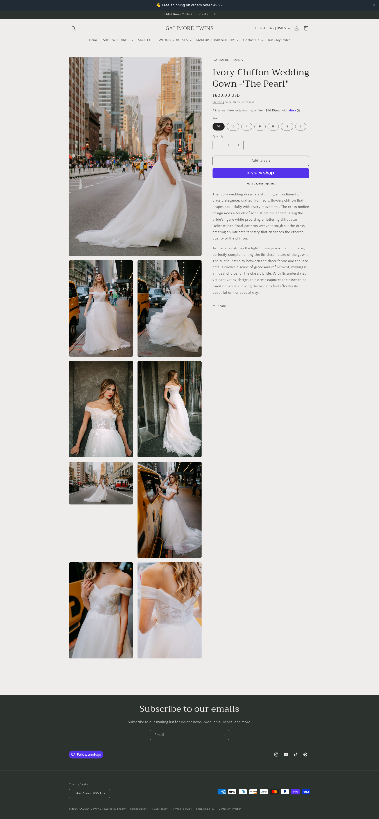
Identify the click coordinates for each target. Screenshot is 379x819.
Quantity (218, 136)
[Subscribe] (224, 735)
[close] (374, 5)
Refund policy (138, 809)
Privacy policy (159, 809)
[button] (74, 28)
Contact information (230, 809)
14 (218, 126)
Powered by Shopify (114, 809)
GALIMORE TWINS (90, 809)
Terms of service (182, 809)
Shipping (218, 101)
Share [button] (222, 306)
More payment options (261, 183)
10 (233, 126)
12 (287, 126)
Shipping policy (205, 809)
